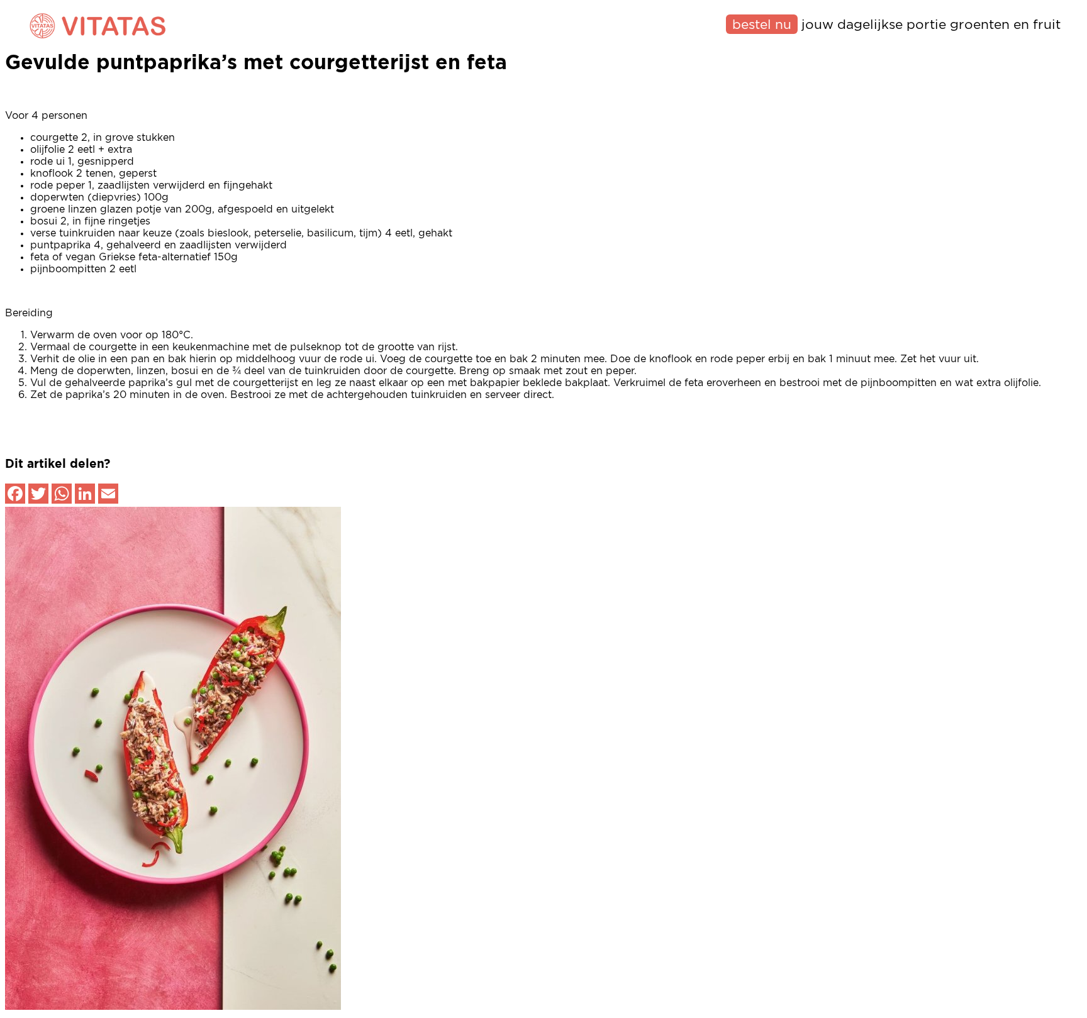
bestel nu (761, 24)
